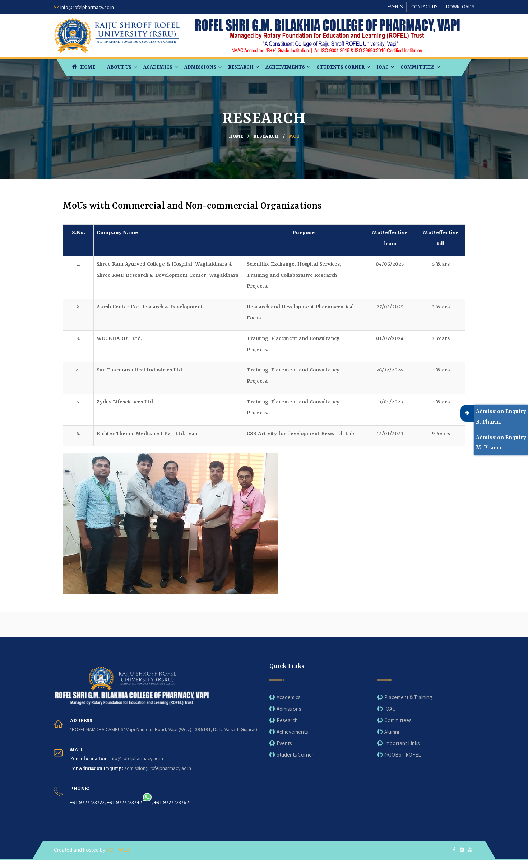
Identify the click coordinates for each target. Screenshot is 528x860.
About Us (119, 67)
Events (284, 743)
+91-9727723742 (124, 802)
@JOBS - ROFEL (402, 754)
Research (241, 67)
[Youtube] (470, 850)
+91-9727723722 (87, 802)
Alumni (391, 731)
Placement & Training (408, 697)
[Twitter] (462, 850)
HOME (87, 67)
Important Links (402, 743)
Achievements (285, 67)
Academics (157, 67)
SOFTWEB (118, 849)
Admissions (200, 67)
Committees (417, 67)
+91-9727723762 (171, 802)
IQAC (382, 67)
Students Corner (341, 67)
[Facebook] (454, 850)
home (236, 136)
